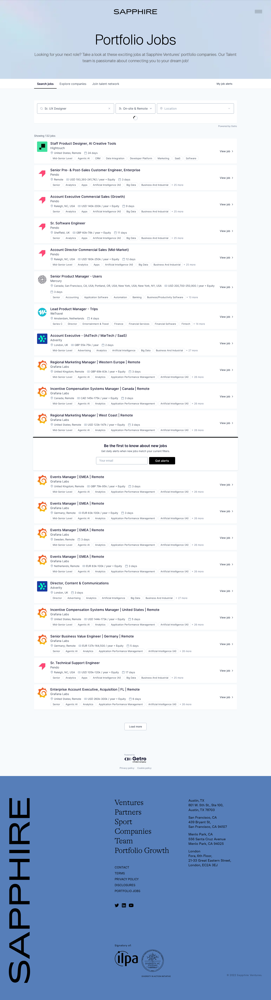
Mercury (56, 281)
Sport (123, 822)
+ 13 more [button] (192, 297)
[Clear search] (109, 108)
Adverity (56, 340)
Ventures (129, 803)
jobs (45, 84)
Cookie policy (144, 768)
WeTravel (56, 313)
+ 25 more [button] (177, 184)
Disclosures (125, 885)
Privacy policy (127, 768)
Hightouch (57, 148)
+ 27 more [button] (192, 350)
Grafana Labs (59, 366)
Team (124, 841)
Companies (133, 831)
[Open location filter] (229, 108)
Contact (122, 867)
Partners (128, 812)
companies (73, 84)
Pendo (54, 174)
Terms (120, 873)
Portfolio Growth (142, 851)
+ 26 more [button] (198, 376)
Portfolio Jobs (127, 891)
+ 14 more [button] (199, 323)
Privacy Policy (127, 879)
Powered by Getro (227, 126)
